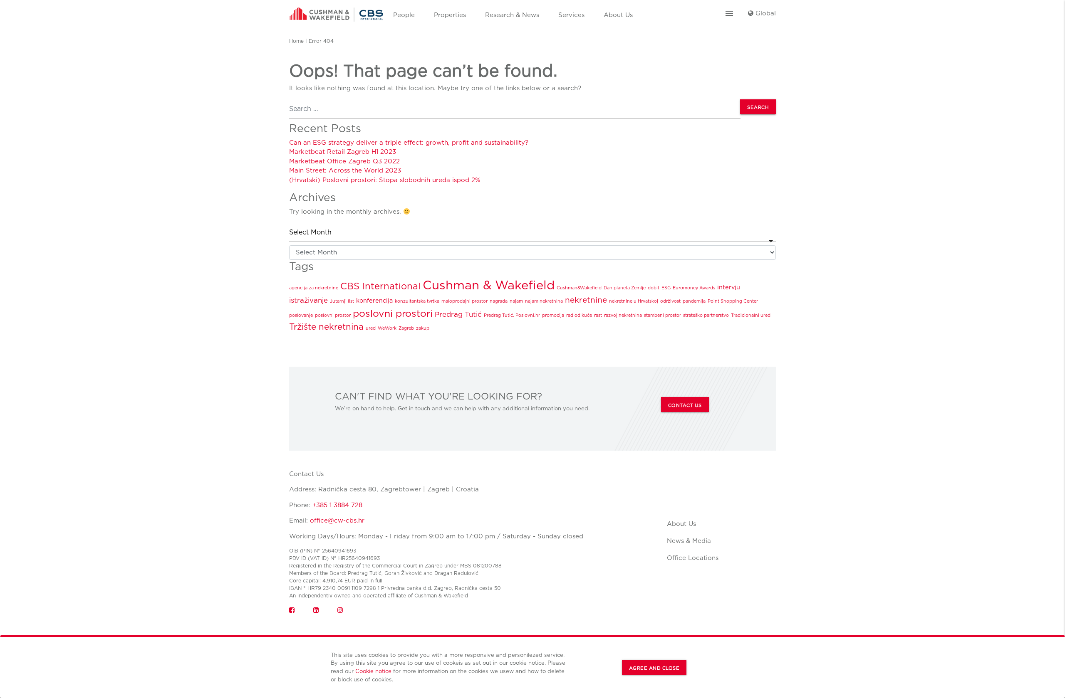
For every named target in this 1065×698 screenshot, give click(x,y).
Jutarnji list (342, 301)
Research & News (512, 15)
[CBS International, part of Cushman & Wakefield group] (336, 11)
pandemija (694, 301)
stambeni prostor (662, 315)
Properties (450, 15)
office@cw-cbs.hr (337, 520)
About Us (618, 15)
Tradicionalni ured (750, 315)
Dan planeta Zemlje (625, 288)
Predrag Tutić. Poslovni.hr (512, 315)
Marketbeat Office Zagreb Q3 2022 (344, 161)
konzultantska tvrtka (417, 301)
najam (516, 301)
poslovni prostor (333, 315)
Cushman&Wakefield (579, 288)
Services (571, 15)
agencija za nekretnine (313, 288)
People (404, 15)
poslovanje (301, 315)
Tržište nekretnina (326, 326)
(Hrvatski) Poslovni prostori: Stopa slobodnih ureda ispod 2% (384, 180)
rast (598, 315)
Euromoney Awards (694, 288)
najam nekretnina (544, 301)
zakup (422, 328)
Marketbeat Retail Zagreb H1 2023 (342, 151)
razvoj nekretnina (623, 315)
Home (296, 41)
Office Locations (692, 558)
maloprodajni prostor (464, 301)
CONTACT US (685, 405)
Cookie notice (373, 671)
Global (764, 13)
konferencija (374, 300)
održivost (670, 301)
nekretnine (586, 300)
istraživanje (308, 300)
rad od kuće (579, 315)
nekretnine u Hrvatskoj (633, 301)
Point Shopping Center (733, 301)
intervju (728, 287)
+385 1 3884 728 (337, 505)
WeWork (387, 328)
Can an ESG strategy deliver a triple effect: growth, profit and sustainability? (408, 142)
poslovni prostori (393, 313)
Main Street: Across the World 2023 (345, 170)
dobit (653, 288)
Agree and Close (654, 668)
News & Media (689, 541)
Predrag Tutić (458, 314)
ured (371, 328)
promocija (553, 315)
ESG (666, 288)
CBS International (380, 286)
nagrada (499, 301)
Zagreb (406, 328)
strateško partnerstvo (706, 315)
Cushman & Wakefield (489, 285)
